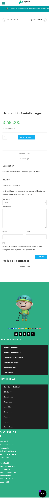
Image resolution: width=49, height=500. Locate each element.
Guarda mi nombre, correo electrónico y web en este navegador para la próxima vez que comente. (22, 248)
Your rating (7, 199)
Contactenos (8, 372)
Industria (7, 407)
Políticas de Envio (11, 347)
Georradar (8, 412)
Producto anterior (12, 20)
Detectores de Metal (12, 387)
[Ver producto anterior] (4, 20)
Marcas (6, 422)
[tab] (25, 153)
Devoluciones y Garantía (13, 357)
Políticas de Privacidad (12, 352)
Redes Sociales (10, 367)
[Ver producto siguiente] (45, 20)
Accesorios (8, 417)
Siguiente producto (36, 20)
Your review (8, 206)
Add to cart (26, 137)
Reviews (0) (24, 159)
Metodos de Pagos (11, 362)
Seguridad (8, 402)
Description (24, 153)
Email (28, 232)
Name (6, 232)
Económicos (8, 397)
